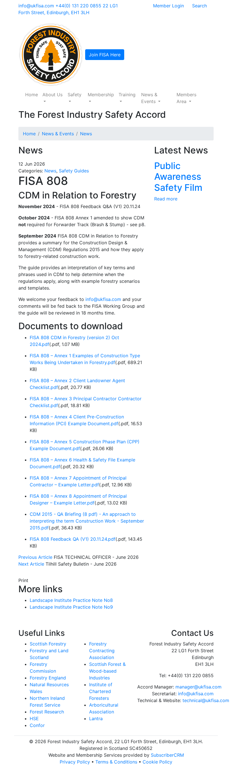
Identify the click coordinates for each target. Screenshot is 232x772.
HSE (34, 718)
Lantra (96, 718)
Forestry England (48, 678)
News (86, 133)
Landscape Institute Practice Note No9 (71, 607)
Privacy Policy (75, 762)
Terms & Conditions (116, 762)
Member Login (168, 5)
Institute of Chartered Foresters (100, 691)
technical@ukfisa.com (205, 700)
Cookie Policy (157, 762)
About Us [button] (52, 94)
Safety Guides (74, 171)
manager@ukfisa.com (198, 687)
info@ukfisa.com (36, 5)
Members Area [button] (186, 98)
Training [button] (127, 94)
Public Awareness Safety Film (178, 176)
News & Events (58, 133)
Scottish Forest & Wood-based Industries (107, 671)
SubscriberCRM (167, 755)
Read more (165, 199)
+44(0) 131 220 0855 (78, 5)
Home (31, 94)
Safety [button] (74, 94)
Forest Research (47, 712)
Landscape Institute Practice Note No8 (71, 600)
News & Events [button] (149, 98)
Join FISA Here (105, 54)
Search (199, 5)
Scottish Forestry (48, 644)
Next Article (31, 564)
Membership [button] (101, 94)
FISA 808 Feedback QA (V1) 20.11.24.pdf (72, 539)
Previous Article (35, 557)
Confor (37, 725)
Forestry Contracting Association (102, 650)
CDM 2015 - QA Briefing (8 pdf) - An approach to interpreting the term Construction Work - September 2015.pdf (87, 521)
